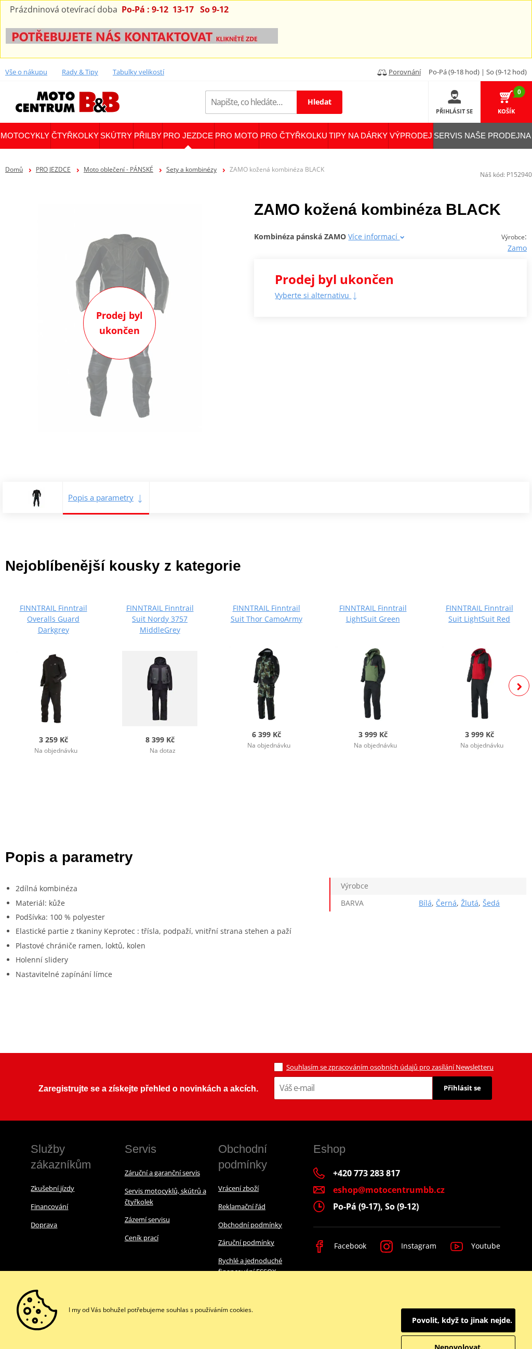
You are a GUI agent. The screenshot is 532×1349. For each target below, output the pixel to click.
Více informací (374, 236)
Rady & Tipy (80, 71)
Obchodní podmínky (250, 1224)
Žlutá (469, 903)
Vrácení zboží (238, 1188)
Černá (446, 903)
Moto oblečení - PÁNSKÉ (118, 169)
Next (519, 685)
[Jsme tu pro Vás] (142, 35)
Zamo (517, 248)
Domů (14, 169)
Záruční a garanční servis (162, 1172)
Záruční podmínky (246, 1242)
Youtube (484, 1246)
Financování (49, 1206)
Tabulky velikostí (138, 71)
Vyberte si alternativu (313, 295)
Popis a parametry (101, 497)
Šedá (491, 903)
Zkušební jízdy (52, 1188)
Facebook (349, 1246)
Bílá (425, 903)
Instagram (417, 1246)
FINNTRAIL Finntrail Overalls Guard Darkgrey (53, 619)
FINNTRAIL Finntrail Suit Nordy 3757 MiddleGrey (160, 619)
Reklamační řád (241, 1206)
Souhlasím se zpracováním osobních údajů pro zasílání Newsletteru (390, 1067)
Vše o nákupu (26, 71)
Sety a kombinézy (191, 169)
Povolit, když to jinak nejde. (462, 1320)
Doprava (44, 1224)
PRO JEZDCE (53, 169)
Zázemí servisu (147, 1219)
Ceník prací (141, 1237)
